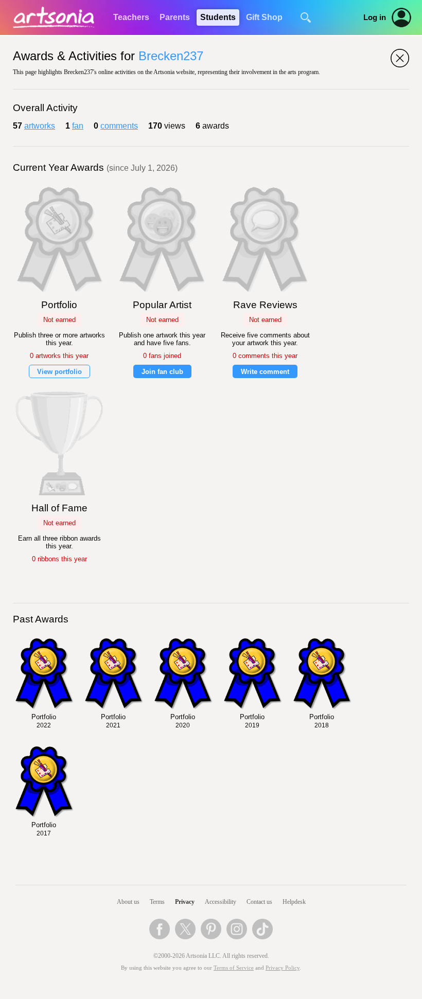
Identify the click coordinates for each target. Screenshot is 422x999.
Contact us (259, 901)
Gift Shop (264, 17)
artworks (39, 125)
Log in (374, 17)
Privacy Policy (283, 968)
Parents (175, 17)
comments (119, 125)
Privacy (185, 901)
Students (218, 17)
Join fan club (162, 372)
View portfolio (59, 372)
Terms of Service (234, 968)
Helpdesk (294, 901)
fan (77, 125)
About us (128, 901)
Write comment (265, 372)
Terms (157, 901)
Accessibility (220, 901)
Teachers (131, 17)
